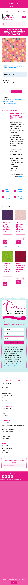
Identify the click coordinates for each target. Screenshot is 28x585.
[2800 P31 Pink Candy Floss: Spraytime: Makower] (20, 215)
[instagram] (15, 1)
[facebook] (10, 1)
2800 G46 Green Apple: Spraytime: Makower (7, 267)
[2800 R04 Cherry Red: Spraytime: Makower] (20, 256)
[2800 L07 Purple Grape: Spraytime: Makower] (7, 215)
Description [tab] (5, 110)
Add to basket (16, 91)
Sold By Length (10, 101)
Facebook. (21, 180)
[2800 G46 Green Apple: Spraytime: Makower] (7, 256)
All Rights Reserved (17, 479)
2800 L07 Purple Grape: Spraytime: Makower (7, 226)
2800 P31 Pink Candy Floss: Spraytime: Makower (20, 226)
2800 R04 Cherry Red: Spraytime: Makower (20, 266)
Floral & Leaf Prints (11, 103)
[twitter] (13, 1)
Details (5, 246)
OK (14, 582)
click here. (21, 176)
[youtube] (18, 1)
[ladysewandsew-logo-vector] (8, 14)
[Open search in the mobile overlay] (14, 24)
